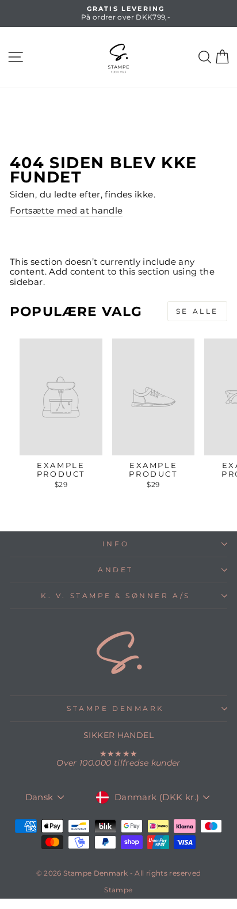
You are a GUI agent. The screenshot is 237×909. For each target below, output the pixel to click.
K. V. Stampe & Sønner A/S (115, 596)
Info (115, 544)
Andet (115, 570)
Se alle (197, 311)
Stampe (118, 889)
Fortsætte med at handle (66, 211)
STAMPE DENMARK (115, 709)
